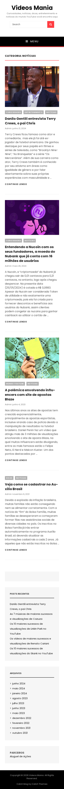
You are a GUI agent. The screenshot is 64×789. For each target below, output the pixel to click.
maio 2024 (18, 688)
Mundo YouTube (15, 383)
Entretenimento (34, 112)
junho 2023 (18, 708)
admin (8, 128)
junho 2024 (18, 683)
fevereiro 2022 (20, 723)
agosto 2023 (20, 698)
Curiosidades (13, 112)
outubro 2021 (20, 733)
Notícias (51, 112)
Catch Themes (39, 784)
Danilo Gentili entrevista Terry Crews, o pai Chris (30, 121)
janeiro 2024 (19, 693)
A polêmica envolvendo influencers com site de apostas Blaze (30, 395)
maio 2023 (18, 713)
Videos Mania (32, 8)
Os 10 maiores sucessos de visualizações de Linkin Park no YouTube (28, 628)
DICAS (9, 478)
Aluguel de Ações (20, 756)
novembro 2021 (21, 728)
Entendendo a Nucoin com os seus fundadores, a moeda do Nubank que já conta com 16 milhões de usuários (30, 254)
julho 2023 (18, 703)
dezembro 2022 (21, 718)
